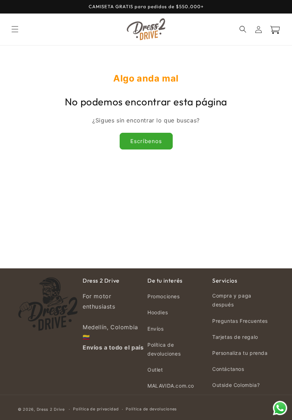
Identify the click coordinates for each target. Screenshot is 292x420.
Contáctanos (228, 369)
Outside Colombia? (236, 385)
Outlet (155, 370)
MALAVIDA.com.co (170, 386)
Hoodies (157, 312)
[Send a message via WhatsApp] (280, 408)
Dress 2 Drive (51, 409)
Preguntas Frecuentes (240, 321)
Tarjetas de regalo (235, 337)
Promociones (163, 296)
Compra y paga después (231, 300)
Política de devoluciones (164, 349)
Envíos (155, 329)
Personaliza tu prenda (240, 353)
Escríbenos (146, 141)
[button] (15, 29)
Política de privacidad (96, 408)
